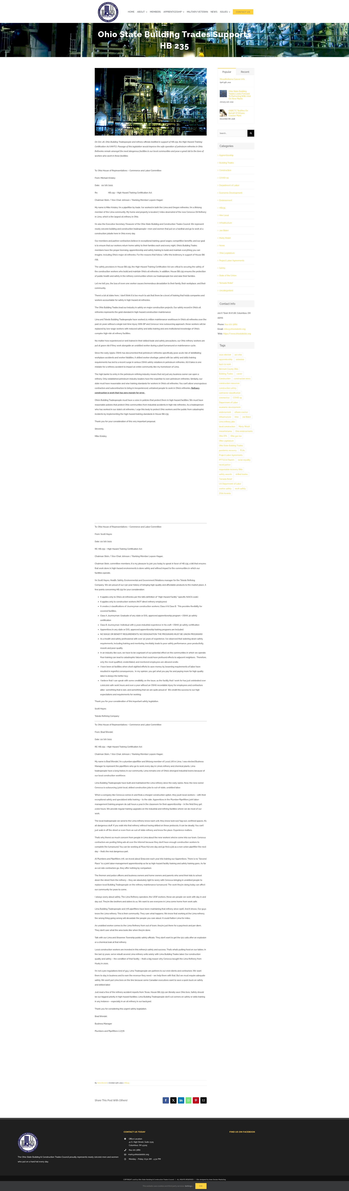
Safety (222, 268)
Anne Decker (102, 1083)
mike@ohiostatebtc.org (234, 329)
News (222, 245)
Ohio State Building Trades (231, 445)
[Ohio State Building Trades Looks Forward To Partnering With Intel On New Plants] (223, 92)
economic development (229, 407)
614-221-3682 (231, 324)
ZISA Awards (225, 493)
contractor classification (229, 393)
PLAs (242, 450)
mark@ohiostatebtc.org (138, 1154)
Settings (188, 1186)
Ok (201, 1186)
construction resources (229, 383)
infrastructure (225, 417)
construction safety (227, 388)
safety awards (225, 474)
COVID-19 (223, 178)
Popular (226, 71)
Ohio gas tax (236, 436)
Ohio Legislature (227, 253)
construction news (242, 378)
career (239, 374)
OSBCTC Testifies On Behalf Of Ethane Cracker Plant (238, 113)
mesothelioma (225, 431)
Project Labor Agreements (231, 260)
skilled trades (241, 474)
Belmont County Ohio (228, 369)
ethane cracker (241, 412)
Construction (225, 170)
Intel (237, 417)
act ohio (238, 355)
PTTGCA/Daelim (226, 460)
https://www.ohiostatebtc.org (237, 333)
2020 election (225, 355)
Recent (245, 71)
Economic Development (230, 193)
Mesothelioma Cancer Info (232, 79)
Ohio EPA (223, 436)
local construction (227, 426)
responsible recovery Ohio (230, 469)
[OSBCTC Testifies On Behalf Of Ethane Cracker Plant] (223, 112)
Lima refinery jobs (227, 422)
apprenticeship (225, 359)
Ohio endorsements (244, 431)
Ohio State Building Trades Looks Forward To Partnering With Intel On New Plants (240, 95)
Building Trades (226, 163)
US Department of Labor (230, 484)
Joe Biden (224, 230)
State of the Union (227, 275)
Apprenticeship (226, 155)
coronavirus (224, 398)
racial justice (224, 465)
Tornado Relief (226, 283)
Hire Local (224, 215)
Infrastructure (225, 223)
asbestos (240, 359)
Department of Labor (229, 185)
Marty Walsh (225, 238)
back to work (225, 364)
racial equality (244, 460)
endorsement (225, 412)
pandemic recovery (228, 450)
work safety (240, 488)
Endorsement (225, 200)
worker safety (225, 488)
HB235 (126, 1083)
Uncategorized (226, 290)
